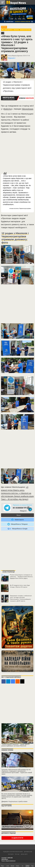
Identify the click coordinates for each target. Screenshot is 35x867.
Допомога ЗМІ (28, 851)
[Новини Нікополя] (16, 2)
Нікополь (4, 26)
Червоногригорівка (25, 29)
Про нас (17, 854)
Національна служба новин (17, 801)
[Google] (13, 681)
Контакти (11, 854)
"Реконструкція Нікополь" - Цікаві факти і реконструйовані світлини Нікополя (15, 745)
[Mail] (22, 681)
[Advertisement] (17, 153)
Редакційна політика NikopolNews (13, 851)
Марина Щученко (17, 55)
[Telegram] (8, 681)
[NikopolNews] (17, 507)
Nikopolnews (27, 109)
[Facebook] (3, 681)
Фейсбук (7, 109)
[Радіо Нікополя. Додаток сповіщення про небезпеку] (17, 627)
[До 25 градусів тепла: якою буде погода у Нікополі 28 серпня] (4, 588)
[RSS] (17, 681)
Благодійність (9, 29)
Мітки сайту (24, 854)
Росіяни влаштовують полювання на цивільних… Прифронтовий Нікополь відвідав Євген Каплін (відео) (21, 576)
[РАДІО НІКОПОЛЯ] (17, 661)
